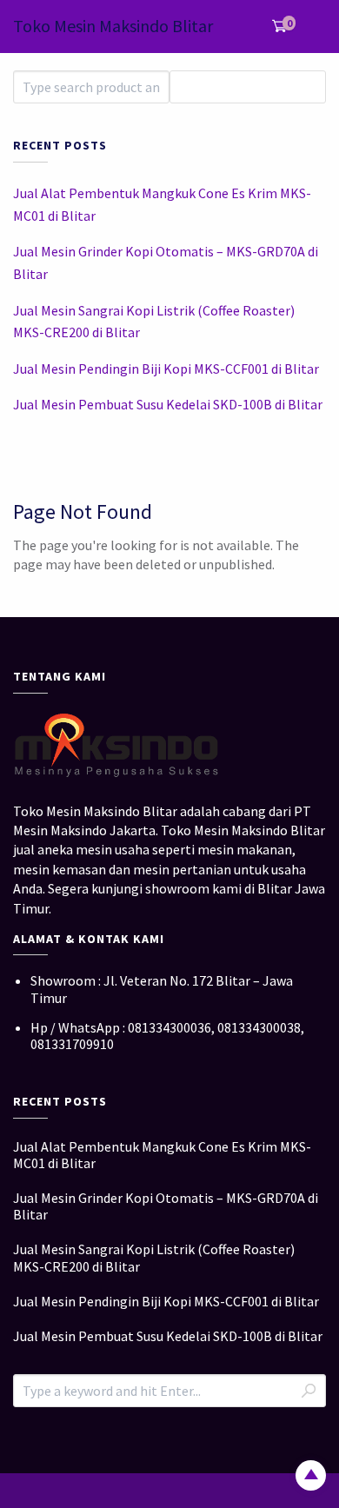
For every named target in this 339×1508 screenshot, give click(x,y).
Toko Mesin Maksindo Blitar (113, 26)
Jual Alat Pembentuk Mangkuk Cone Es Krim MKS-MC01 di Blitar (162, 204)
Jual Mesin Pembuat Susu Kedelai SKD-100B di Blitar (167, 404)
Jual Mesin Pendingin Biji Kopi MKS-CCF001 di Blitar (166, 368)
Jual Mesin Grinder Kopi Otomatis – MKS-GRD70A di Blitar (165, 262)
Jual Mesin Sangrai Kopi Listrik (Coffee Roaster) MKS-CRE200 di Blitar (154, 322)
